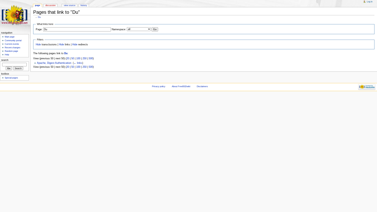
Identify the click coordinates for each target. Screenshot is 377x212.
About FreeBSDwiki (181, 86)
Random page (11, 51)
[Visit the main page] (15, 15)
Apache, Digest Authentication (54, 63)
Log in (369, 1)
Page (37, 5)
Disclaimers (202, 86)
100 (78, 58)
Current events (12, 44)
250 (84, 58)
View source (69, 5)
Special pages (11, 78)
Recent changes (12, 47)
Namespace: (119, 29)
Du (39, 17)
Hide (38, 44)
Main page (10, 37)
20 (67, 58)
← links (78, 63)
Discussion (50, 5)
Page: (39, 29)
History (84, 5)
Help (7, 54)
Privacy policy (158, 86)
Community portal (13, 40)
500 (91, 58)
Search (4, 60)
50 (72, 58)
